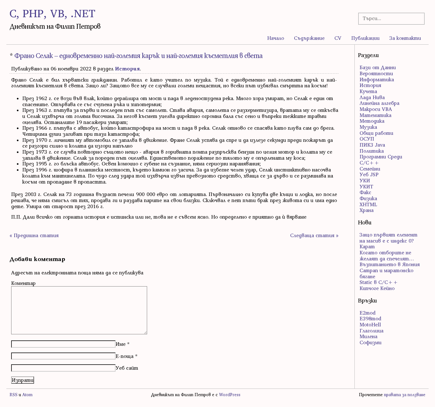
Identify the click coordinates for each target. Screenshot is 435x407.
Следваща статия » (314, 235)
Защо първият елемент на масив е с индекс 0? (388, 237)
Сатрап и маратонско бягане (386, 273)
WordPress (229, 394)
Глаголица (371, 330)
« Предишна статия (34, 235)
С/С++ (369, 162)
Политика (372, 151)
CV (337, 38)
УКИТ (366, 186)
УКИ (365, 180)
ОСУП (367, 138)
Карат (367, 246)
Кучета (368, 91)
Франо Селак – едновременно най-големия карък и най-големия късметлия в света (138, 55)
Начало (275, 38)
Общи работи (376, 133)
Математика (375, 115)
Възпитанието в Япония (390, 264)
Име (120, 344)
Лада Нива (372, 97)
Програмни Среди (381, 156)
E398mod (370, 318)
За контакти (405, 38)
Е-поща (124, 356)
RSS (14, 394)
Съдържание (309, 38)
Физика (368, 198)
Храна (367, 210)
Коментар (23, 283)
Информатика (377, 79)
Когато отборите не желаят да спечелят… (387, 255)
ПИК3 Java (372, 145)
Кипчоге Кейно (377, 288)
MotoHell (370, 324)
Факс (365, 192)
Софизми (371, 342)
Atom (27, 394)
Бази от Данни (378, 67)
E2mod (367, 312)
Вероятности (376, 73)
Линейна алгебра (379, 103)
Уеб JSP (369, 174)
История (127, 68)
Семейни (370, 168)
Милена (368, 336)
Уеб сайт (127, 368)
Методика (372, 121)
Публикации (365, 38)
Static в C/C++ (379, 282)
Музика (368, 127)
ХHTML (368, 204)
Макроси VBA (376, 109)
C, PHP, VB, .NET (52, 13)
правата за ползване (404, 394)
